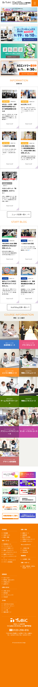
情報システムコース (8, 550)
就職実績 (24, 535)
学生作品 (24, 550)
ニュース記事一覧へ (19, 214)
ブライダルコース (7, 546)
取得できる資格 (26, 537)
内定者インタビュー (27, 541)
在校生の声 (25, 552)
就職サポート (25, 533)
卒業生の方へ (6, 582)
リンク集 (5, 610)
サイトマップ (6, 608)
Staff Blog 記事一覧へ (19, 307)
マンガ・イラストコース (9, 560)
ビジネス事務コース (8, 548)
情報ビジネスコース (8, 554)
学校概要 (5, 533)
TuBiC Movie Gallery (8, 604)
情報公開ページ (7, 612)
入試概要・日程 (26, 559)
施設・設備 (6, 537)
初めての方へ (6, 578)
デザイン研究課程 (7, 562)
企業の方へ (6, 584)
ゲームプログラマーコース (10, 552)
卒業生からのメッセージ (28, 539)
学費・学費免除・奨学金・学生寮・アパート (29, 567)
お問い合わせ (6, 591)
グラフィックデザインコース (10, 557)
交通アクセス (6, 535)
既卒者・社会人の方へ (9, 580)
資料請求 (5, 593)
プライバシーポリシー (9, 606)
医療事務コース (7, 544)
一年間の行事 (25, 548)
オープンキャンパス (8, 595)
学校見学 (5, 597)
